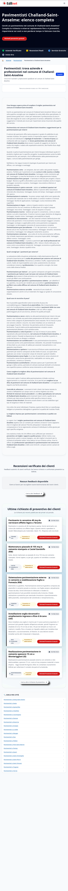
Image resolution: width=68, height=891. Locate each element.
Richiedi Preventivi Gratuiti (49, 537)
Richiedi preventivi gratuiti (14, 38)
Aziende (8, 60)
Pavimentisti (18, 60)
